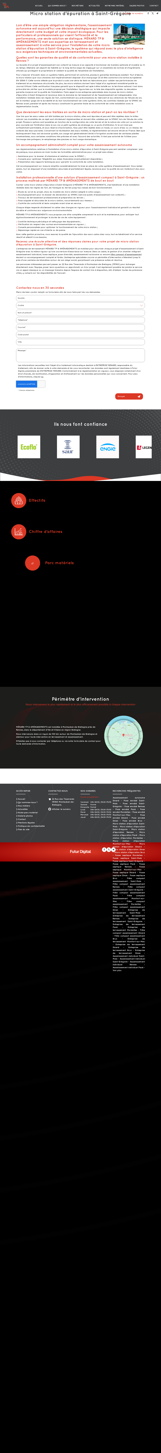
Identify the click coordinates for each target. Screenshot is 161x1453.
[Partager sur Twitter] (152, 13)
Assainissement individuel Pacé (128, 968)
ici (42, 377)
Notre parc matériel (114, 6)
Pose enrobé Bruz (132, 821)
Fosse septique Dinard (124, 873)
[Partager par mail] (157, 13)
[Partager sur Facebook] (148, 13)
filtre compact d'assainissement (126, 255)
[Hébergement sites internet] (80, 856)
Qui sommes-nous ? (57, 6)
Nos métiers (77, 6)
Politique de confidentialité (31, 826)
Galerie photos (136, 6)
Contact (154, 6)
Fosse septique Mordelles (129, 855)
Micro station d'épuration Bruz (129, 852)
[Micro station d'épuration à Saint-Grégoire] (129, 34)
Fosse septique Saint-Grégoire (128, 861)
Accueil (39, 6)
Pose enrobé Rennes (134, 806)
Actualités (94, 6)
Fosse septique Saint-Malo (127, 858)
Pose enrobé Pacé (125, 809)
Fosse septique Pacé (124, 864)
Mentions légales (26, 823)
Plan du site (23, 830)
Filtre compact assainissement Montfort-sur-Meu (129, 898)
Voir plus (117, 970)
